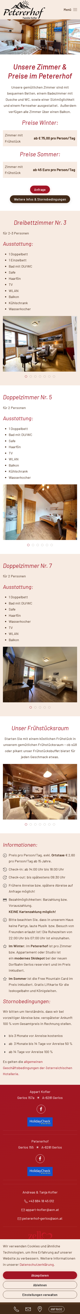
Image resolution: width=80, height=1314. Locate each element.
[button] (70, 9)
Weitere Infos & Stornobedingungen (40, 199)
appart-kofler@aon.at (42, 1209)
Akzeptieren (40, 1275)
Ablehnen (40, 1285)
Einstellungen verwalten (39, 1294)
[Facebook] (41, 1109)
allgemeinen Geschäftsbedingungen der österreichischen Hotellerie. (37, 1067)
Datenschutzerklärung (37, 1264)
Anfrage (40, 189)
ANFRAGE (56, 1309)
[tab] (26, 376)
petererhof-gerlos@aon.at (42, 1218)
